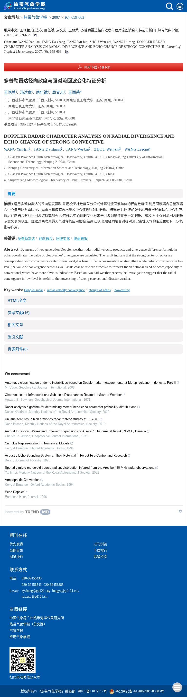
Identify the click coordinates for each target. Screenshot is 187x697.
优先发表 (16, 544)
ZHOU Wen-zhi (106, 149)
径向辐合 (45, 238)
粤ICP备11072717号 (92, 691)
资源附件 (18, 349)
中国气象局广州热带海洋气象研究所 (36, 618)
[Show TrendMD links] (180, 511)
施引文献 (15, 337)
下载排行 (100, 550)
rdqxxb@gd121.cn (34, 596)
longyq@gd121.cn (64, 591)
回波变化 (63, 238)
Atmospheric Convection (22, 480)
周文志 (58, 92)
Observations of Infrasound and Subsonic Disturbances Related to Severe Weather (63, 395)
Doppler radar (33, 290)
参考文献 (18, 313)
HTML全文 (17, 300)
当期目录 (16, 550)
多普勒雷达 (26, 238)
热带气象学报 (35, 17)
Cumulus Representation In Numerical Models (37, 443)
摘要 (11, 194)
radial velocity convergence (66, 290)
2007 (56, 17)
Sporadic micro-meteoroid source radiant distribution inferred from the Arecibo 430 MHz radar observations (79, 467)
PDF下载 (97, 67)
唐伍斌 (42, 92)
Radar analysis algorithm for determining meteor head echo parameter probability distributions (70, 407)
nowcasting (122, 290)
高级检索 (100, 557)
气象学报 (16, 630)
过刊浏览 (100, 544)
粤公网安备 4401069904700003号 (139, 691)
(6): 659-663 (74, 17)
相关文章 (15, 325)
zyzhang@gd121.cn (35, 591)
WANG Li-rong (136, 149)
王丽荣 (74, 92)
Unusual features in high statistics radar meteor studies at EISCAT (52, 419)
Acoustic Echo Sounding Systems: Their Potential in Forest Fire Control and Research (66, 455)
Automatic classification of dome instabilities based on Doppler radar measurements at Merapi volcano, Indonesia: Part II (90, 382)
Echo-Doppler (14, 492)
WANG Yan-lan (16, 149)
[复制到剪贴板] (35, 35)
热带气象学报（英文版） (28, 624)
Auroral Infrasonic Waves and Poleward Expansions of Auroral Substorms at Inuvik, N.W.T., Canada (75, 431)
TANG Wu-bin (77, 149)
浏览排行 (16, 557)
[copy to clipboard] (66, 51)
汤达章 (26, 92)
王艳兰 (10, 92)
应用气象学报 (19, 637)
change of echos (100, 290)
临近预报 (80, 238)
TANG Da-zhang (47, 149)
